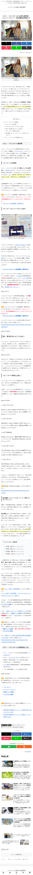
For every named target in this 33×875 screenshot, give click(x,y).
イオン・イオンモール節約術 (11, 122)
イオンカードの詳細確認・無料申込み (13, 203)
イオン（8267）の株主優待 (11, 589)
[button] (27, 48)
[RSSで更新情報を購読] (24, 746)
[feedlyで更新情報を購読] (8, 746)
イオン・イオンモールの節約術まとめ (13, 137)
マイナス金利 (25, 278)
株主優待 (5, 725)
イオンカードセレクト (14, 657)
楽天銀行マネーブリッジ (11, 287)
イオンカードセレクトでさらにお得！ (15, 126)
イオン (15, 725)
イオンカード (19, 151)
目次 (14, 119)
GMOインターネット (12, 611)
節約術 (22, 727)
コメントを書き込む (16, 854)
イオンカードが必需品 (11, 124)
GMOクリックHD (23, 611)
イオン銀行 (19, 276)
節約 (10, 725)
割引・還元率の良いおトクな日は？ (14, 128)
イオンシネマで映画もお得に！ (13, 131)
